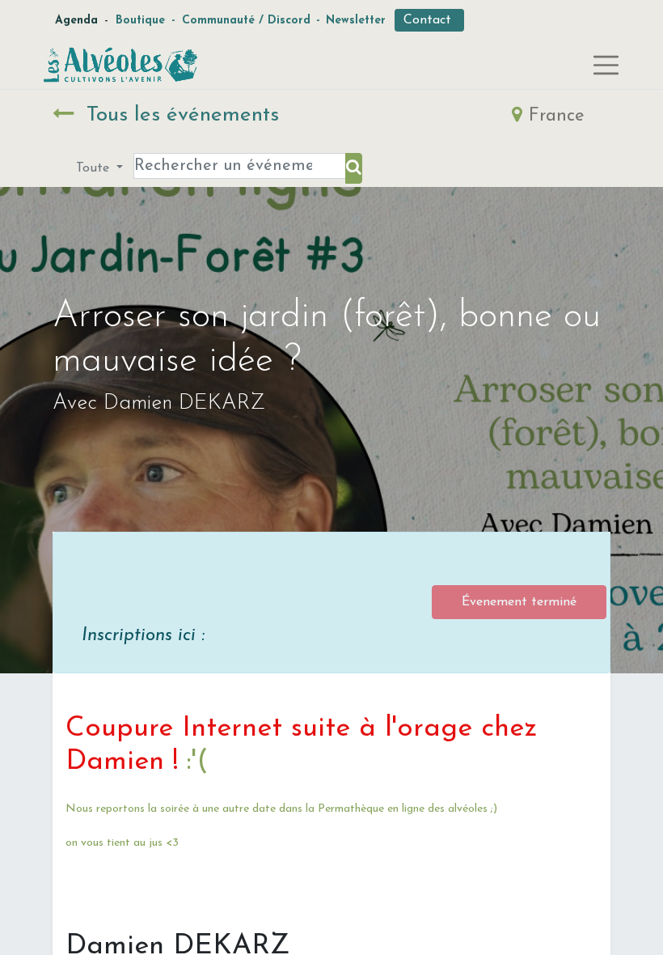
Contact (429, 20)
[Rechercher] (353, 168)
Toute (94, 168)
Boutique (140, 21)
